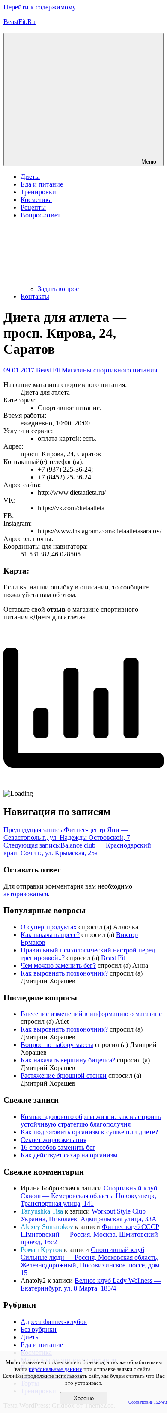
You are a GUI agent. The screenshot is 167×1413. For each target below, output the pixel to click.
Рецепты (33, 207)
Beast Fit (48, 370)
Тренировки (38, 192)
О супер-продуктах (49, 927)
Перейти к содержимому (39, 7)
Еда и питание (42, 184)
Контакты (35, 296)
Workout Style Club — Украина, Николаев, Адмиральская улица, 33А (89, 1215)
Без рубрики (39, 1329)
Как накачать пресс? (50, 934)
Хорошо (84, 1398)
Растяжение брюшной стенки (64, 1075)
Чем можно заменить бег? (58, 965)
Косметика (36, 199)
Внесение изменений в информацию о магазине (91, 1013)
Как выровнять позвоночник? (64, 973)
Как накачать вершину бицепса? (68, 1060)
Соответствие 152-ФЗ (147, 1402)
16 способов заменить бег (58, 1147)
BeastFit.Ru (19, 21)
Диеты (30, 176)
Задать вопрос (58, 288)
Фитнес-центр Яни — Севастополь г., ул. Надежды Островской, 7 (66, 833)
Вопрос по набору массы (57, 1044)
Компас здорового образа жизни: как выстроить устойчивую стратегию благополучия (91, 1120)
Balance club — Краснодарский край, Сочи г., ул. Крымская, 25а (77, 849)
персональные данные (55, 1369)
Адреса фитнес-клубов (54, 1321)
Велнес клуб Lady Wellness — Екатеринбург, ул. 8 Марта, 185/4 (91, 1284)
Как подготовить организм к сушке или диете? (89, 1132)
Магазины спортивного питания (109, 370)
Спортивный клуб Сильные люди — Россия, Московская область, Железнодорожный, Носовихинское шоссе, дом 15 (90, 1261)
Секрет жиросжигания (53, 1139)
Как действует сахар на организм (69, 1155)
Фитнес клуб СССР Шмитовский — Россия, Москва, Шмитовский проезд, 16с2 (90, 1234)
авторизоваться (25, 894)
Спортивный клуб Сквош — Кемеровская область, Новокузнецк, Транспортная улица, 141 (89, 1195)
